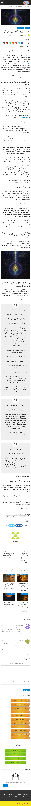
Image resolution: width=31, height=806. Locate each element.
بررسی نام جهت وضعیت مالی (20, 715)
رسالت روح (8, 514)
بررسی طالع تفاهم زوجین (20, 723)
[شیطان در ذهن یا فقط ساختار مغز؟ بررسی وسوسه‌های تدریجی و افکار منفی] (9, 578)
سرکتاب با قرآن (15, 754)
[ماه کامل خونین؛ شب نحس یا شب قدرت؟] (9, 597)
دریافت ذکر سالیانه (15, 758)
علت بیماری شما (20, 719)
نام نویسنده (24, 63)
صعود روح (27, 518)
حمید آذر (19, 508)
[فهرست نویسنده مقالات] (15, 535)
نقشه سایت (18, 794)
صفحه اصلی (25, 794)
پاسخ (2, 635)
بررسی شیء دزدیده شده (20, 726)
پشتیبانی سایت (22, 796)
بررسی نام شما (20, 711)
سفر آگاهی (14, 516)
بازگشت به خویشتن (22, 514)
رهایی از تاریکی (26, 516)
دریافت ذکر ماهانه (15, 762)
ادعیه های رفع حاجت (23, 574)
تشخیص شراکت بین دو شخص (20, 700)
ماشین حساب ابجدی (20, 737)
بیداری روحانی (14, 514)
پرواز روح (27, 27)
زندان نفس (20, 516)
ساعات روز (15, 796)
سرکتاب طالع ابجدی (20, 704)
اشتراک (5, 785)
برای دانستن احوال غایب (20, 708)
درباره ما (5, 794)
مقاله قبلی (24, 117)
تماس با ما (11, 794)
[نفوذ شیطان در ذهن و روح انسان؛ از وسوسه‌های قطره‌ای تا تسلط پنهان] (22, 597)
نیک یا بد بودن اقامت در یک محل (20, 734)
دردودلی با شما (21, 27)
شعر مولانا (8, 516)
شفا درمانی (15, 750)
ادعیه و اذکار (8, 796)
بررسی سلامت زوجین (20, 730)
